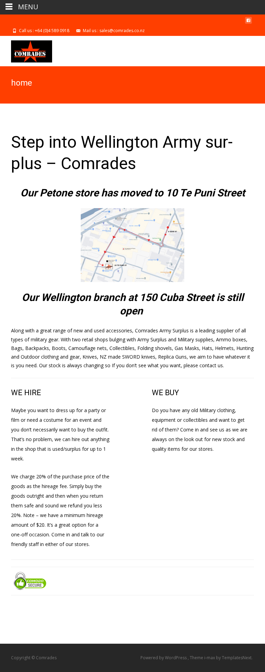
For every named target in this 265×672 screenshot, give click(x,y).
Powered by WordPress (164, 658)
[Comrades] (26, 50)
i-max (210, 658)
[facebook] (248, 23)
